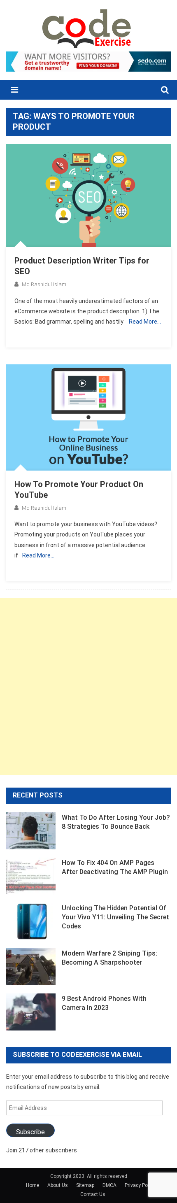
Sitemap (85, 1185)
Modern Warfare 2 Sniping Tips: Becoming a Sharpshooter (109, 957)
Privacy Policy (140, 1185)
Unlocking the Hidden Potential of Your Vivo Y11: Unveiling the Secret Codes (115, 917)
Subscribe (30, 1132)
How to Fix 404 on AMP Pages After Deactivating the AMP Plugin (115, 867)
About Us (57, 1185)
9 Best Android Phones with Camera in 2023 (104, 1003)
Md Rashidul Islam (44, 284)
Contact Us (92, 1194)
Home (32, 1185)
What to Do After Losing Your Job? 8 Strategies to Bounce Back (116, 822)
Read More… (145, 321)
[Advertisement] (88, 686)
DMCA (109, 1185)
